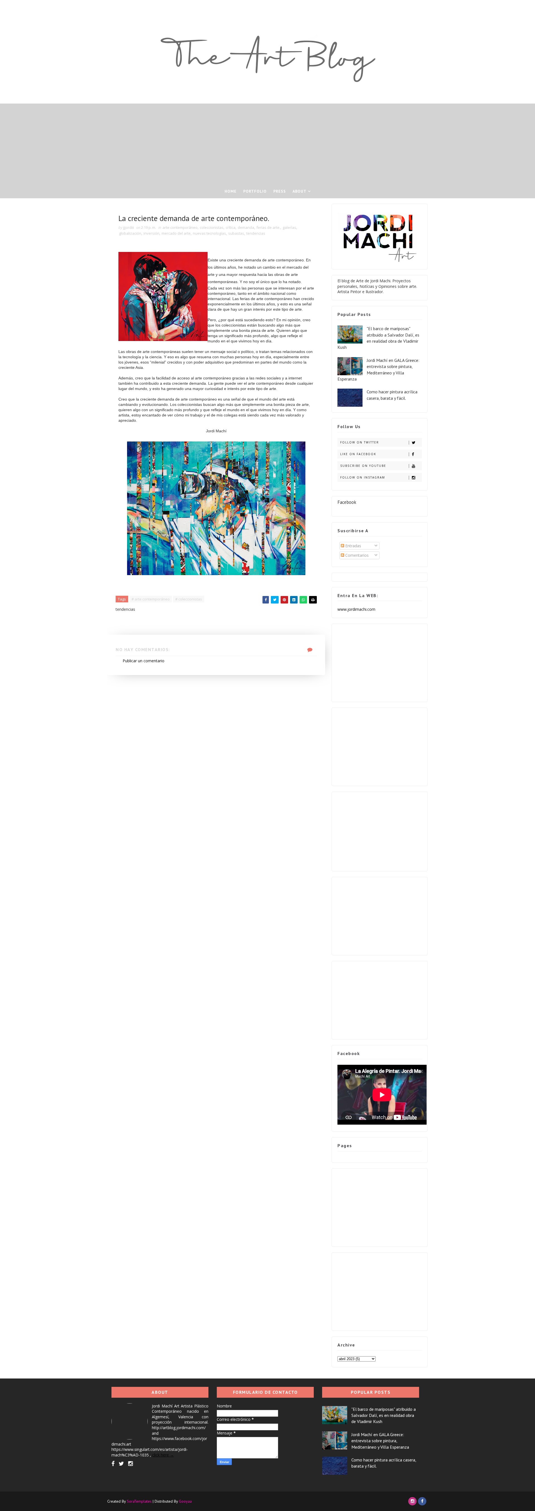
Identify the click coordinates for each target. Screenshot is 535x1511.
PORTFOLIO (255, 191)
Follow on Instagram (362, 477)
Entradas (352, 545)
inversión (151, 233)
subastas (236, 233)
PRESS (279, 191)
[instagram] (130, 1464)
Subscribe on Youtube (363, 466)
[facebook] (113, 1464)
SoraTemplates (139, 1501)
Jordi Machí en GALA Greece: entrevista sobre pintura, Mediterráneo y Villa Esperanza (380, 1441)
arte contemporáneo (180, 227)
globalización (130, 233)
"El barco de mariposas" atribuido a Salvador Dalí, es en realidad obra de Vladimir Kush (383, 1415)
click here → (163, 1455)
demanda (246, 227)
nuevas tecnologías (209, 233)
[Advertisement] (267, 142)
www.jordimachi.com (356, 609)
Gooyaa (185, 1501)
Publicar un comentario (143, 660)
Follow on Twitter (359, 442)
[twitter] (121, 1464)
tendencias (255, 233)
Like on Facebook (358, 454)
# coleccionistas (188, 599)
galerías (289, 227)
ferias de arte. (268, 227)
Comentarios (356, 555)
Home (231, 191)
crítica (230, 227)
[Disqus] (216, 744)
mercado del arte (176, 233)
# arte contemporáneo (151, 599)
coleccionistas (211, 227)
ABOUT (300, 191)
